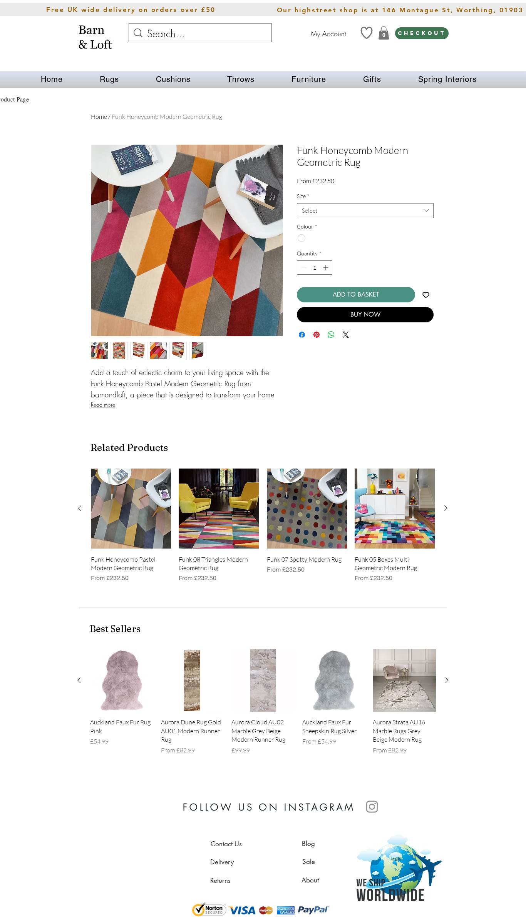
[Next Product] (446, 508)
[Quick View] (131, 509)
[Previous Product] (79, 508)
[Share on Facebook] (302, 334)
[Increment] (326, 267)
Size (303, 196)
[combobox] (365, 210)
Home (99, 116)
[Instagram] (372, 807)
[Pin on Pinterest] (316, 334)
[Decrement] (303, 267)
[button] (109, 79)
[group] (263, 530)
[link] (383, 33)
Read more (103, 404)
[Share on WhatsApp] (331, 334)
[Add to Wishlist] (426, 294)
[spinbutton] (315, 267)
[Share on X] (345, 334)
